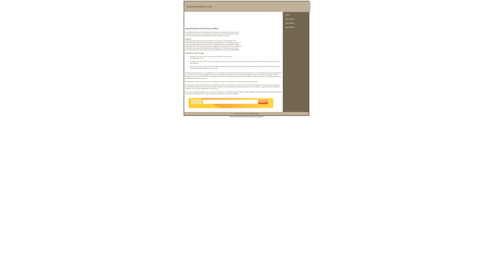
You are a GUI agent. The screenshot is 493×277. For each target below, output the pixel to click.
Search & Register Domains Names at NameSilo (246, 116)
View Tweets (289, 23)
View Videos (289, 19)
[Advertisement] (233, 20)
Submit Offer (289, 27)
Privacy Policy (254, 114)
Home (287, 15)
